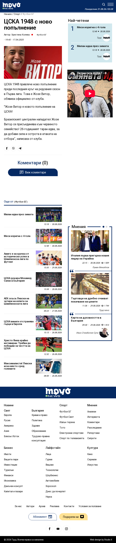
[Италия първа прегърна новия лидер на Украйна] (90, 241)
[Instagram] (66, 528)
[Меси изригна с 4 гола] (49, 236)
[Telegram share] (20, 148)
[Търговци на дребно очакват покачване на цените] (90, 284)
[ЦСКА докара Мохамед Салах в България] (49, 279)
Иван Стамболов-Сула (87, 333)
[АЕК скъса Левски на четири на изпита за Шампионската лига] (49, 301)
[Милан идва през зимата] (49, 214)
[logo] (11, 6)
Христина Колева (20, 34)
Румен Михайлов (101, 267)
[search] (103, 4)
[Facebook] (49, 528)
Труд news (104, 310)
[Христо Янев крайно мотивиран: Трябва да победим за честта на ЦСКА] (49, 344)
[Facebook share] (6, 148)
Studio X (108, 539)
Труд (99, 38)
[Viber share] (13, 148)
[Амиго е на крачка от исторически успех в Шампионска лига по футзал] (49, 258)
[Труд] (58, 392)
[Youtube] (58, 528)
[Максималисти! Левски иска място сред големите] (49, 366)
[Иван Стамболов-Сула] (104, 333)
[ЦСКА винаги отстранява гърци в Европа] (49, 323)
